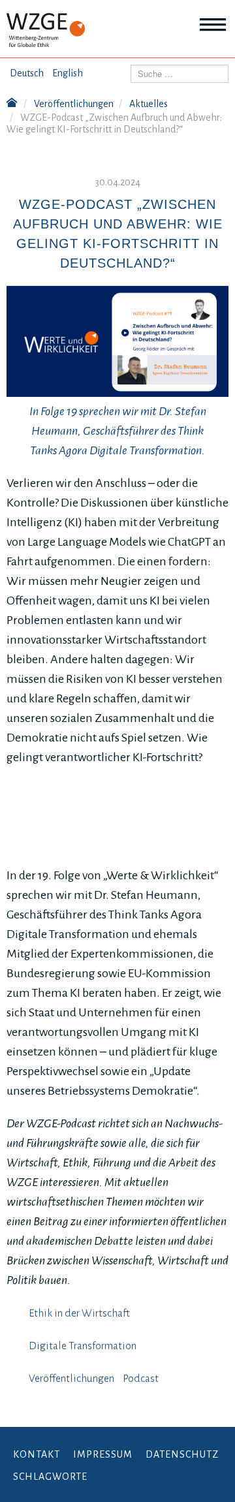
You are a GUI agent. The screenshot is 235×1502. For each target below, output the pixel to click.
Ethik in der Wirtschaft (79, 1313)
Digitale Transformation (82, 1346)
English (67, 73)
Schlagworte (50, 1476)
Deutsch (27, 73)
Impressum (103, 1454)
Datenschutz (182, 1454)
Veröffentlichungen (71, 1379)
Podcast (141, 1379)
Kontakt (36, 1454)
